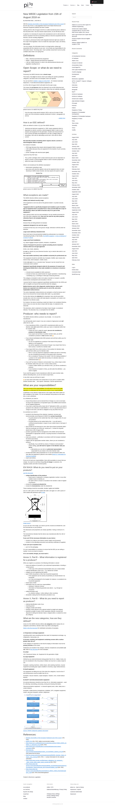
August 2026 (75, 137)
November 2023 (76, 148)
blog (24, 796)
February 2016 (76, 260)
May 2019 (74, 219)
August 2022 (75, 164)
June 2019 (75, 217)
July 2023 (74, 153)
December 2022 (76, 160)
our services (26, 789)
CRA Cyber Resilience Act (79, 69)
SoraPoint (26, 794)
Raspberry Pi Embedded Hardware (81, 116)
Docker (74, 76)
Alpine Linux (75, 60)
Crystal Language (76, 72)
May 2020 (74, 201)
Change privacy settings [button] (53, 794)
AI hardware (75, 58)
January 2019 (75, 228)
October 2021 (75, 173)
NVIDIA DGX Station (77, 98)
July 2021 (74, 178)
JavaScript (75, 87)
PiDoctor (74, 105)
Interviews (74, 85)
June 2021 (75, 180)
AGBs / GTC (50, 787)
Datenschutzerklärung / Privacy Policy (57, 789)
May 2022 (74, 167)
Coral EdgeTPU (76, 67)
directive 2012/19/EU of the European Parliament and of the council (46, 24)
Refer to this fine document (30, 628)
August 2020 (75, 194)
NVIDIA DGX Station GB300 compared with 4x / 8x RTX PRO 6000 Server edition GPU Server (80, 30)
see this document (28, 473)
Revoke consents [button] (51, 797)
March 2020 (75, 205)
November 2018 (76, 232)
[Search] (91, 5)
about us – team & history (77, 787)
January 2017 (75, 244)
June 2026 (75, 142)
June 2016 (75, 253)
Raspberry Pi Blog (77, 110)
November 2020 (76, 187)
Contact (87, 5)
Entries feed (75, 269)
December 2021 (76, 171)
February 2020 (76, 207)
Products (65, 5)
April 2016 (74, 257)
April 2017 (74, 242)
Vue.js (73, 127)
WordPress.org (76, 274)
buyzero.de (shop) (28, 791)
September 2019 (76, 210)
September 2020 (76, 192)
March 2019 (75, 223)
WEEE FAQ (29, 741)
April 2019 (74, 221)
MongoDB (74, 89)
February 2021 (76, 185)
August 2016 (75, 248)
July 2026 (74, 139)
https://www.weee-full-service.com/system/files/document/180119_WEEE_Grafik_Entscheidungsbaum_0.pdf (46, 770)
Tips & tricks (75, 123)
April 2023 (74, 155)
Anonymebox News (77, 65)
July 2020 (74, 196)
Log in (73, 267)
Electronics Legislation (35, 777)
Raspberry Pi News (77, 118)
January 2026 (75, 146)
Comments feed (76, 272)
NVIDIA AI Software (77, 96)
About (82, 5)
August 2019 (75, 212)
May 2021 (74, 182)
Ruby (73, 121)
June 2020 (75, 198)
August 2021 (75, 176)
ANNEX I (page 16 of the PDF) (42, 81)
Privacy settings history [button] (53, 795)
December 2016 (76, 246)
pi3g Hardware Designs (78, 101)
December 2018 (76, 230)
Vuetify (74, 130)
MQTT (73, 92)
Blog (78, 5)
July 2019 (74, 214)
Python (74, 107)
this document (34, 649)
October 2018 (75, 235)
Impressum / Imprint (75, 789)
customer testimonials (76, 791)
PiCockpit (74, 103)
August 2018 (75, 237)
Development (75, 74)
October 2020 (75, 189)
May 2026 (74, 144)
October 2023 (75, 151)
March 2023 (75, 157)
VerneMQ (74, 125)
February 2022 (76, 169)
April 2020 (74, 203)
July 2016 (74, 251)
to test (43, 492)
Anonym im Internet (77, 63)
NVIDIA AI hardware (77, 94)
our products (26, 787)
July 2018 (74, 239)
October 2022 (75, 162)
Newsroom (73, 794)
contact (25, 798)
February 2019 (76, 226)
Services (72, 5)
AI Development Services (78, 56)
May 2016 (74, 255)
